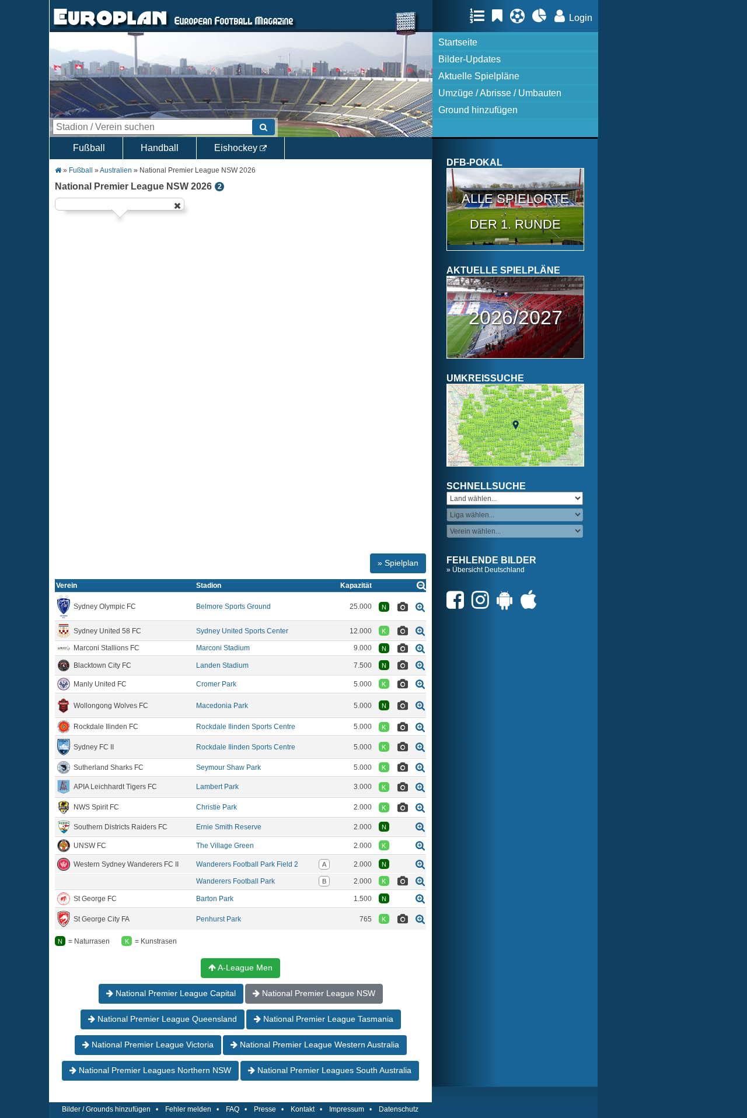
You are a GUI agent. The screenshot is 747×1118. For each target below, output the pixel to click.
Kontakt (303, 1109)
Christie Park (216, 807)
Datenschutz (398, 1109)
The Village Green (225, 846)
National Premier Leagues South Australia (333, 1070)
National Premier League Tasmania (327, 1019)
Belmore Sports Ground (233, 606)
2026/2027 (516, 317)
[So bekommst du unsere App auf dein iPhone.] (532, 599)
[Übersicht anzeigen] (421, 585)
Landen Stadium (222, 665)
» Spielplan (398, 562)
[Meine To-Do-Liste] (500, 16)
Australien (116, 170)
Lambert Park (217, 787)
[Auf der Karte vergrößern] (420, 607)
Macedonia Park (222, 706)
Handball (160, 148)
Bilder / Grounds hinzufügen (106, 1109)
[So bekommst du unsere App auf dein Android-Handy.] (508, 599)
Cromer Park (216, 684)
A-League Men (244, 967)
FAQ (232, 1109)
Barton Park (214, 899)
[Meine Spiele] (520, 16)
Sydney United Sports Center (242, 631)
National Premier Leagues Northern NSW (153, 1070)
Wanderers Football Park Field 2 (247, 864)
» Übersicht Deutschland (485, 570)
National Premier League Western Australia (318, 1044)
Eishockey (237, 148)
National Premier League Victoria (151, 1044)
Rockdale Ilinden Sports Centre (245, 727)
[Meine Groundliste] (480, 16)
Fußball (89, 148)
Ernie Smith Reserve (228, 827)
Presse (265, 1109)
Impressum (346, 1109)
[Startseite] (110, 27)
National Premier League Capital (174, 993)
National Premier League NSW (317, 993)
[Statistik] (542, 16)
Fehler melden (188, 1109)
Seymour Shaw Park (228, 767)
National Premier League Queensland (166, 1019)
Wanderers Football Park (235, 881)
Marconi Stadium (223, 648)
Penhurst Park (218, 919)
